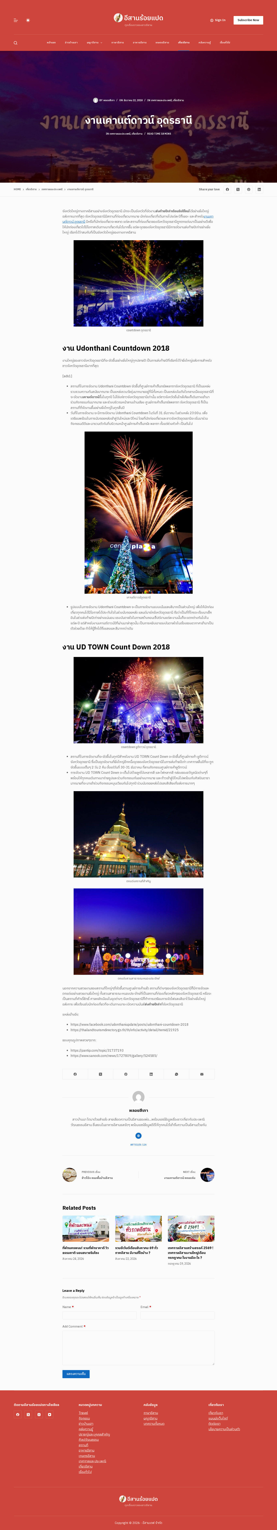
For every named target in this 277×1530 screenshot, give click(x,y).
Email (146, 1307)
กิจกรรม (84, 1418)
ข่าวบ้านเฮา (71, 43)
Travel (83, 1413)
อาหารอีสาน (139, 43)
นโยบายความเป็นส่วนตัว (224, 1429)
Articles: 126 (138, 1145)
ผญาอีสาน (92, 43)
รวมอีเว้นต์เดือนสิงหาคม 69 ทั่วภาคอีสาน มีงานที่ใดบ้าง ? (136, 1250)
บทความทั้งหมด (154, 1424)
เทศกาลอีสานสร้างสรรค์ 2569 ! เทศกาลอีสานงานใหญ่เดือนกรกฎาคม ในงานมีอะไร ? (190, 1253)
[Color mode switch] (28, 20)
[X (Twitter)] (238, 189)
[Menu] (16, 20)
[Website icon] (138, 1136)
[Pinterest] (249, 189)
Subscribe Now (248, 20)
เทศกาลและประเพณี (161, 100)
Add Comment (74, 1326)
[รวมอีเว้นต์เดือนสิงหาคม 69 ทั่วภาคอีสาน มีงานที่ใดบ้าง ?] (138, 1229)
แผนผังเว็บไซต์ (218, 1418)
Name (68, 1307)
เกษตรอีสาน (162, 43)
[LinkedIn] (259, 189)
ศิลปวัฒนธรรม (89, 1440)
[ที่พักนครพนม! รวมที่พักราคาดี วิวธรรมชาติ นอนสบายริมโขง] (85, 1229)
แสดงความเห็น (76, 1374)
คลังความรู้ (205, 43)
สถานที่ (83, 1445)
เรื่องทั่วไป (225, 43)
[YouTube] (50, 1414)
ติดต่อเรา (214, 1424)
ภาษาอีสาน (117, 43)
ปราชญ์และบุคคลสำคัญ (94, 1434)
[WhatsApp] (176, 1074)
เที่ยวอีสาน (183, 43)
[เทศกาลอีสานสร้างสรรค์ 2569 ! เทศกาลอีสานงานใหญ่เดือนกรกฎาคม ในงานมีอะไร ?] (191, 1229)
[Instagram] (39, 1414)
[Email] (202, 1074)
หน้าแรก (51, 43)
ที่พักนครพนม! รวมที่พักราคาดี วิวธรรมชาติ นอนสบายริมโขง (85, 1250)
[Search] (15, 43)
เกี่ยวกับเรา (215, 1413)
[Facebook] (227, 189)
